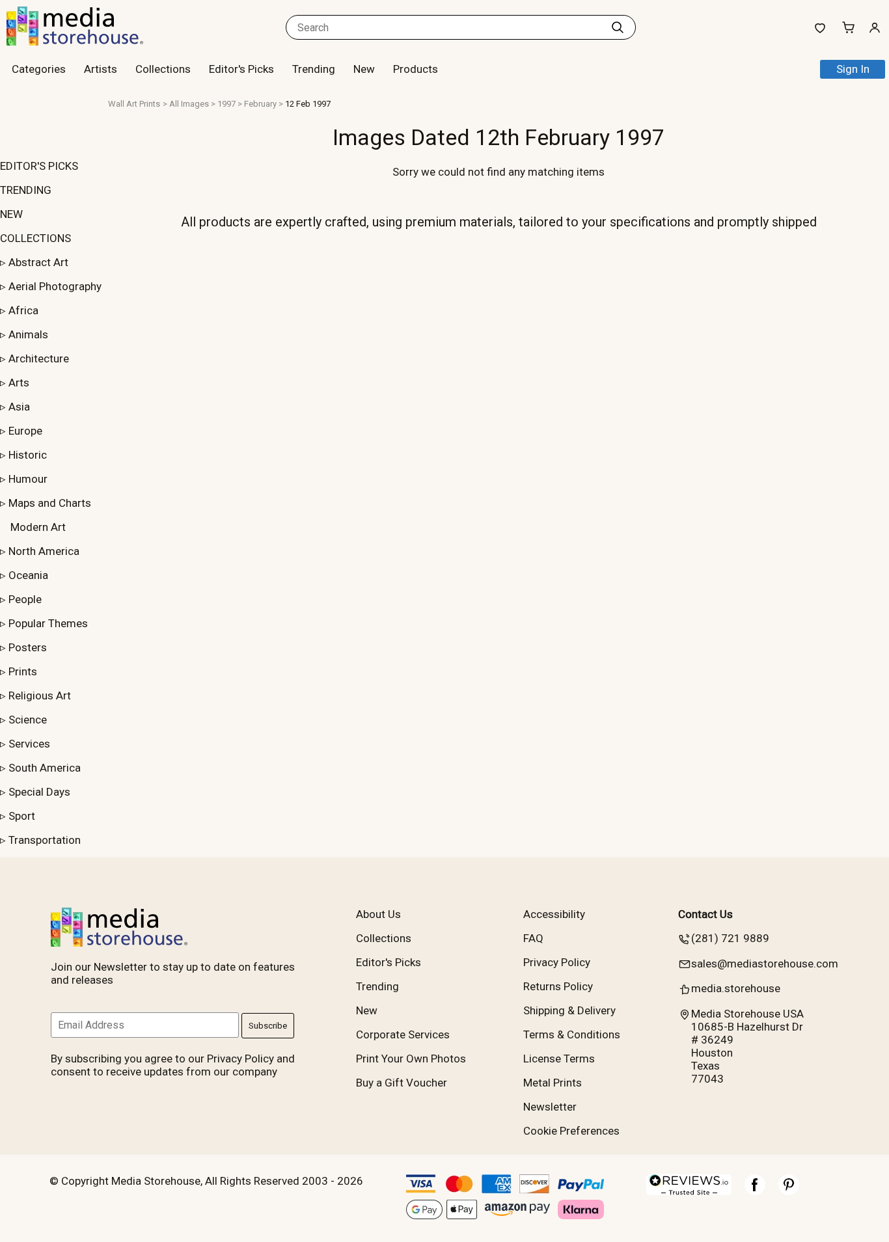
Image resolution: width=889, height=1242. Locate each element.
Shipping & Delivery (569, 1010)
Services (29, 743)
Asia (19, 406)
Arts (18, 382)
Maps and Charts (49, 502)
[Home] (88, 41)
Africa (23, 310)
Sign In (852, 68)
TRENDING (25, 189)
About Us (378, 914)
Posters (27, 647)
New (364, 68)
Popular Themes (48, 623)
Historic (27, 454)
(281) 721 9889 (730, 938)
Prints (22, 671)
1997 (226, 104)
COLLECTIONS (35, 238)
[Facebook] (755, 1191)
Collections (163, 68)
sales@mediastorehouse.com (764, 963)
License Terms (559, 1058)
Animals (28, 334)
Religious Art (39, 695)
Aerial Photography (55, 286)
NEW (11, 214)
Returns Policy (558, 986)
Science (27, 719)
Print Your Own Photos (411, 1058)
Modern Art (38, 526)
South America (44, 767)
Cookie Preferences (571, 1130)
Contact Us (705, 914)
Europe (25, 430)
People (25, 599)
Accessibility (554, 914)
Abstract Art (38, 262)
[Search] (617, 27)
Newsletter (550, 1106)
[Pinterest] (788, 1191)
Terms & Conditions (571, 1034)
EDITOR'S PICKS (39, 165)
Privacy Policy (556, 962)
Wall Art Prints (134, 104)
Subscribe (268, 1026)
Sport (21, 815)
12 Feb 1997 (308, 104)
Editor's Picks (241, 68)
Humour (28, 478)
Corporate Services (403, 1034)
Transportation (44, 839)
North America (43, 551)
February (260, 104)
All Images (189, 104)
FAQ (533, 938)
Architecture (38, 358)
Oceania (28, 575)
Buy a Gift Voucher (401, 1082)
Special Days (39, 791)
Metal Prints (552, 1082)
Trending (313, 68)
